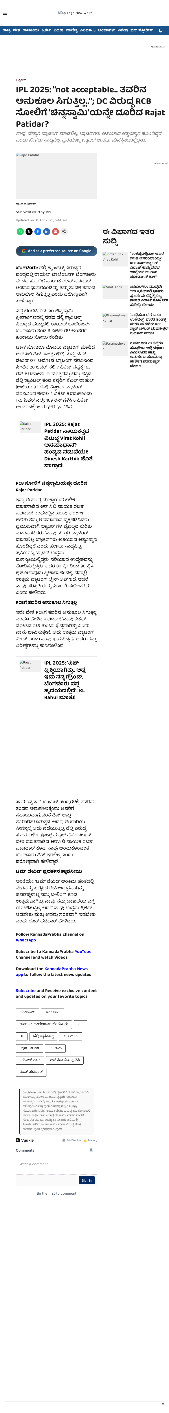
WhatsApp (26, 940)
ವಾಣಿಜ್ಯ (71, 31)
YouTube (83, 952)
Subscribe (26, 991)
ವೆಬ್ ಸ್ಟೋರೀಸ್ (141, 31)
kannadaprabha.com (64, 1101)
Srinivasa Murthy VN (33, 212)
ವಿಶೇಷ (123, 31)
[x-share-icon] (29, 234)
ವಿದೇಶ (59, 31)
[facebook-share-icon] (37, 234)
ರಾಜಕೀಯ (31, 31)
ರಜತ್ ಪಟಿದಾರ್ (31, 1072)
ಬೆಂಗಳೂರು (27, 1012)
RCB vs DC (71, 1036)
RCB (80, 1024)
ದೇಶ (16, 31)
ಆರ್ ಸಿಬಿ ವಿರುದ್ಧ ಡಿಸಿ (65, 1060)
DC (22, 1036)
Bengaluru (53, 1012)
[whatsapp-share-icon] (20, 234)
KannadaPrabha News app (52, 972)
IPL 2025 (55, 1048)
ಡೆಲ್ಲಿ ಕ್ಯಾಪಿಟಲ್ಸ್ (43, 1036)
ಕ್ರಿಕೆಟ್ (46, 31)
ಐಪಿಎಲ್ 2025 (30, 1060)
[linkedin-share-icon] (46, 234)
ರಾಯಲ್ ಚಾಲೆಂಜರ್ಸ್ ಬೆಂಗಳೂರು (44, 1024)
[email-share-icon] (55, 234)
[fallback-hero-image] (115, 259)
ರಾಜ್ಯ (6, 31)
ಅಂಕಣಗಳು (106, 31)
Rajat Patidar (29, 1048)
